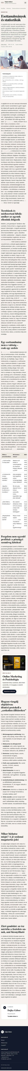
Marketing (8, 8)
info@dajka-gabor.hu (6, 1059)
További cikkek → (13, 1016)
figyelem (22, 124)
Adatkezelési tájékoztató (6, 1067)
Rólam (3, 1040)
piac (16, 381)
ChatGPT (3, 1045)
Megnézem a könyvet (9, 691)
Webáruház (4, 1043)
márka (20, 873)
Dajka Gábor (4, 44)
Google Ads (10, 121)
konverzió (15, 519)
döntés (14, 449)
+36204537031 (5, 1057)
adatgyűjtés (6, 151)
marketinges (6, 352)
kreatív (22, 298)
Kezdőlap (3, 8)
